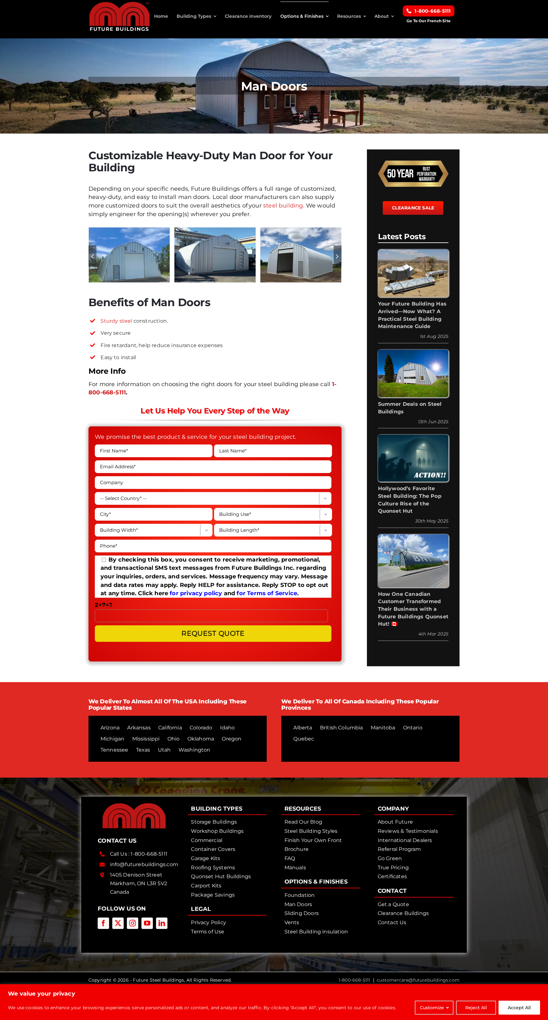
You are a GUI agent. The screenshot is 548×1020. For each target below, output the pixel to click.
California (170, 728)
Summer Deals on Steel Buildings (410, 408)
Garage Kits (205, 858)
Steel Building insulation (316, 932)
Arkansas (138, 728)
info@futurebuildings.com (144, 864)
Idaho (227, 728)
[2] (129, 230)
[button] (92, 256)
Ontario (412, 728)
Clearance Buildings (403, 913)
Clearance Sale (413, 208)
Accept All (519, 1007)
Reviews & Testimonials (408, 831)
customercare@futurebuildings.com (418, 980)
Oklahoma (200, 739)
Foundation (299, 895)
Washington (195, 750)
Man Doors (298, 904)
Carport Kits (206, 886)
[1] (300, 230)
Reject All (476, 1007)
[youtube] (147, 923)
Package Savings (213, 895)
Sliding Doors (301, 913)
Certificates (392, 876)
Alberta (302, 728)
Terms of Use (207, 932)
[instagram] (132, 923)
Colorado (201, 728)
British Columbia (341, 728)
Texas (143, 750)
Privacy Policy (208, 922)
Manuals (295, 868)
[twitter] (118, 923)
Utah (164, 750)
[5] (214, 230)
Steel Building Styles (311, 831)
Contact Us (392, 922)
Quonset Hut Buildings (221, 876)
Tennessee (114, 750)
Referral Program (399, 849)
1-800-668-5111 (149, 854)
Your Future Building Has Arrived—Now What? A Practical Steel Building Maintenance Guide (412, 315)
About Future (395, 822)
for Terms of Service (267, 593)
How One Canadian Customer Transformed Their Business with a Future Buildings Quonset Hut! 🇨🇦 (413, 609)
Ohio (173, 739)
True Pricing (393, 868)
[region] (274, 1002)
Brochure (296, 849)
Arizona (110, 728)
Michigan (112, 739)
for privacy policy (196, 593)
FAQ (289, 858)
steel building (283, 205)
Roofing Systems (213, 868)
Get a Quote (393, 904)
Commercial (206, 840)
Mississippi (146, 739)
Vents (291, 922)
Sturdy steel (116, 321)
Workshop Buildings (217, 831)
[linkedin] (161, 923)
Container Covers (213, 849)
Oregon (231, 739)
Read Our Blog (303, 822)
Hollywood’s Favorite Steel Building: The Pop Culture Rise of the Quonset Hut (409, 499)
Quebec (303, 739)
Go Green (390, 858)
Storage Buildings (214, 822)
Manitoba (383, 728)
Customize (432, 1007)
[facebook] (103, 923)
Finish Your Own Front (313, 840)
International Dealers (405, 840)
